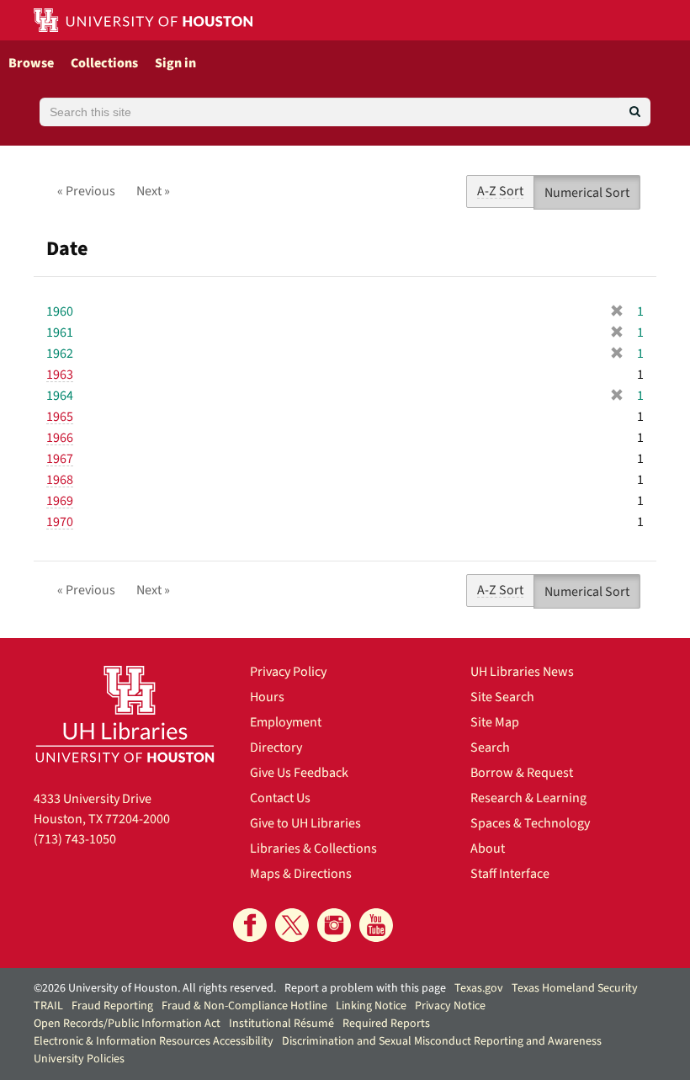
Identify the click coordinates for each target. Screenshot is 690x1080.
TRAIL (48, 1006)
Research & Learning (528, 798)
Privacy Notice (450, 1006)
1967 (59, 459)
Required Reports (386, 1023)
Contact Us (280, 798)
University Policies (79, 1059)
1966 (59, 437)
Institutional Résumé (281, 1023)
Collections (104, 63)
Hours (267, 697)
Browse (31, 63)
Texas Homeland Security (575, 988)
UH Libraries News (522, 671)
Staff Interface (509, 874)
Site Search (502, 697)
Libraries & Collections (313, 848)
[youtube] (376, 925)
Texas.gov (478, 988)
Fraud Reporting (112, 1006)
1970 (59, 522)
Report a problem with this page (365, 988)
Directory (276, 747)
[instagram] (334, 925)
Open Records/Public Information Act (127, 1023)
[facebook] (250, 925)
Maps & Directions (301, 874)
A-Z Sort (500, 191)
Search (490, 747)
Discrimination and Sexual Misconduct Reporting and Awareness (442, 1041)
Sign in (175, 63)
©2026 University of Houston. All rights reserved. (155, 988)
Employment (285, 722)
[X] (292, 925)
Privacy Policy (288, 671)
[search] (634, 112)
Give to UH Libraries (305, 823)
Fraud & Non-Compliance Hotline (244, 1006)
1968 (59, 480)
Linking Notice (371, 1006)
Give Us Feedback (299, 772)
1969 (59, 501)
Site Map (494, 722)
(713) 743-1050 (75, 839)
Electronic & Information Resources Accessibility (153, 1041)
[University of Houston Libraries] (125, 713)
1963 (59, 374)
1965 (59, 416)
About (487, 848)
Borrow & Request (521, 772)
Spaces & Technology (530, 823)
